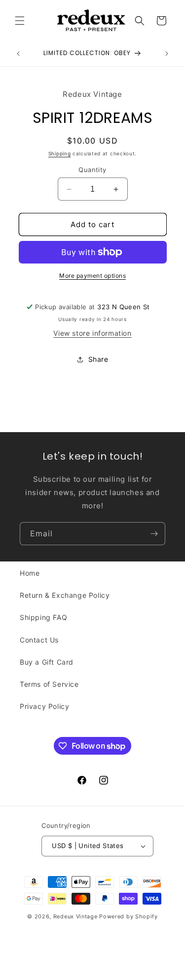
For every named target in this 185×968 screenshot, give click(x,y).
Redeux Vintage (75, 916)
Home (29, 573)
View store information (92, 333)
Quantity (92, 170)
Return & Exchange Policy (65, 595)
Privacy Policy (44, 706)
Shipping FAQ (43, 617)
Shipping (59, 153)
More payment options (92, 275)
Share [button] (98, 359)
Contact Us (39, 640)
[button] (20, 20)
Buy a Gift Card (47, 662)
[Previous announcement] (18, 53)
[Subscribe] (154, 533)
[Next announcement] (167, 53)
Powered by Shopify (128, 916)
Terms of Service (49, 684)
